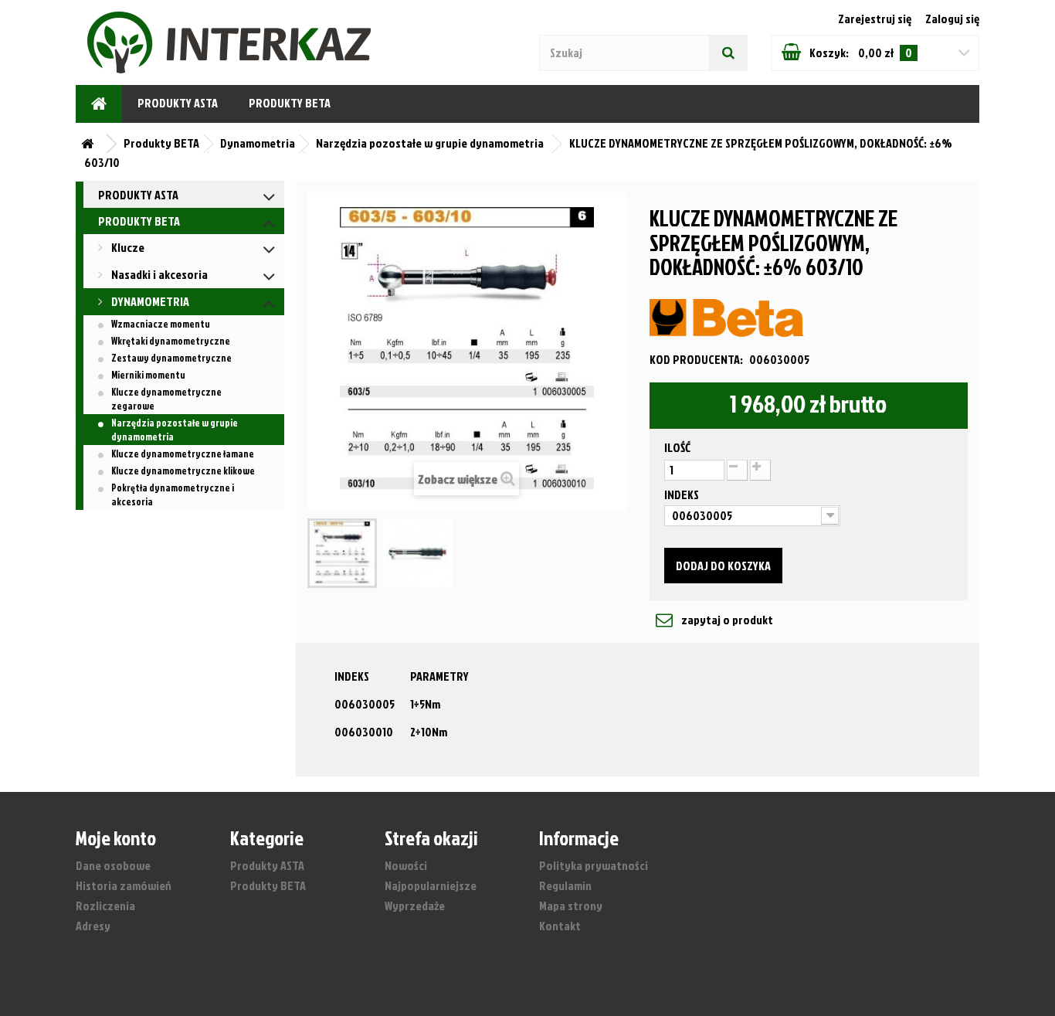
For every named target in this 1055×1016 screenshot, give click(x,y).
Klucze (126, 247)
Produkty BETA (290, 102)
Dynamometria (149, 301)
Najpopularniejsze (431, 885)
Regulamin (565, 885)
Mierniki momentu (148, 375)
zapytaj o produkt (726, 619)
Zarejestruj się (876, 18)
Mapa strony (570, 905)
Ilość (677, 447)
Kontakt (560, 925)
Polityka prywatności (593, 865)
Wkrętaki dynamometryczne (170, 341)
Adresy (93, 925)
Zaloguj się (952, 18)
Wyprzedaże (415, 905)
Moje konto (116, 837)
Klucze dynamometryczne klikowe (183, 470)
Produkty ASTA (177, 102)
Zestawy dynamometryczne (171, 358)
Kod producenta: (696, 359)
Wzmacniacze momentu (160, 324)
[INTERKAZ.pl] (149, 42)
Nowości (406, 865)
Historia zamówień (123, 885)
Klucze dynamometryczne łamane (182, 453)
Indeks (682, 494)
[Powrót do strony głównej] (91, 144)
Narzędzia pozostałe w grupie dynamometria (174, 429)
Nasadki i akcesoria (158, 274)
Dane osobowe (113, 865)
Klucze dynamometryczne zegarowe (166, 399)
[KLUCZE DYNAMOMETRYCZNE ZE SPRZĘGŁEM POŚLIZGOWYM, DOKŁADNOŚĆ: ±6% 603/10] (342, 553)
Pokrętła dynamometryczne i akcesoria (172, 494)
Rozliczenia (105, 905)
